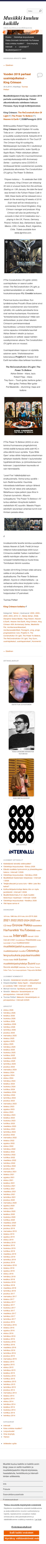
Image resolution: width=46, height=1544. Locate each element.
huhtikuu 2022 (9, 1157)
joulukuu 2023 (9, 1100)
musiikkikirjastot (12, 946)
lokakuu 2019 (8, 1234)
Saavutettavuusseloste (13, 1494)
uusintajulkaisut (9, 641)
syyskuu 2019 (9, 1236)
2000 (32, 613)
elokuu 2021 (8, 1180)
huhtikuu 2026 (9, 1021)
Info (4, 1483)
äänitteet (38, 970)
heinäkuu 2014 (9, 1404)
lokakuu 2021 (8, 1174)
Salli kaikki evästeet (21, 1532)
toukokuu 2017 (9, 1307)
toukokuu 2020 (9, 1217)
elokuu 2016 (8, 1333)
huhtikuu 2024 (9, 1089)
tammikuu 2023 (9, 1132)
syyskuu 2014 (9, 1398)
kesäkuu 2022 (9, 1151)
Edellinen (8, 65)
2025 (33, 920)
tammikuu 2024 (9, 1097)
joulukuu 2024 (9, 1066)
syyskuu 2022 (9, 1143)
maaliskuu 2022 (9, 1160)
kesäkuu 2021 (9, 1183)
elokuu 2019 (8, 1239)
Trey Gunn (33, 638)
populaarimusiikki (30, 955)
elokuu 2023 (8, 1112)
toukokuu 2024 (9, 1086)
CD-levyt (7, 925)
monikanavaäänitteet (11, 630)
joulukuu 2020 (9, 1200)
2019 (16, 616)
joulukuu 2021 (9, 1168)
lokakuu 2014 (8, 1395)
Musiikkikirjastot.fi (12, 50)
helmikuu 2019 (9, 1256)
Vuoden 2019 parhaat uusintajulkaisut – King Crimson (17, 78)
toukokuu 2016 (9, 1341)
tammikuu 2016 (9, 1353)
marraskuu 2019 (10, 1231)
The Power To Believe (22, 115)
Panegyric (25, 630)
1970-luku (6, 916)
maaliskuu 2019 (9, 1254)
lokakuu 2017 (8, 1299)
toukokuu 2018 (9, 1282)
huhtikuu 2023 (9, 1123)
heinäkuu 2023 (9, 1115)
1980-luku (13, 916)
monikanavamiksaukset (16, 627)
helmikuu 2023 (9, 1129)
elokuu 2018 (8, 1273)
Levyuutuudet (8, 1431)
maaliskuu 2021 (9, 1191)
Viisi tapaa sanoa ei (11, 903)
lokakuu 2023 (8, 1106)
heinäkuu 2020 (9, 1211)
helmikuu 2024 (9, 1095)
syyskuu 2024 (9, 1075)
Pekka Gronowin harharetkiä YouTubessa (22, 40)
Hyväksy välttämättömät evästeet (22, 1538)
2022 (14, 920)
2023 (20, 920)
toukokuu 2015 (9, 1375)
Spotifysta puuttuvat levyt (27, 988)
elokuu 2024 (8, 1078)
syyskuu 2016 (9, 1330)
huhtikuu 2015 (9, 1378)
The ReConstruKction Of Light (15, 638)
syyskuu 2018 (9, 1270)
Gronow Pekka (22, 925)
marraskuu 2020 (10, 1202)
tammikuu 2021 (9, 1197)
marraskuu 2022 (10, 1137)
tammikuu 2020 (9, 1225)
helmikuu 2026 (9, 1027)
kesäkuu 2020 (9, 1214)
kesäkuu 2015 (9, 1373)
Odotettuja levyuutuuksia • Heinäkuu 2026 (20, 875)
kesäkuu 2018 (9, 1279)
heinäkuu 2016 (9, 1336)
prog (32, 630)
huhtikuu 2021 (9, 1188)
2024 (27, 920)
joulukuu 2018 (9, 1262)
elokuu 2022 (8, 1146)
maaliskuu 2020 (9, 1222)
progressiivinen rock (11, 632)
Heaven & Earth (11, 119)
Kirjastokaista (31, 939)
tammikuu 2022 (9, 1166)
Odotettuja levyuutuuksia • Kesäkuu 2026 (20, 900)
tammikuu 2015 (9, 1387)
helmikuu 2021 (9, 1194)
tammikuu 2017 (9, 1319)
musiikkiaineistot (22, 942)
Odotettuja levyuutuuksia (24, 37)
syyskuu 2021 (9, 1177)
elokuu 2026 (8, 1010)
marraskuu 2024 (10, 1069)
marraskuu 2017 (10, 1296)
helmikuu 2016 (9, 1350)
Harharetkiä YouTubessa (19, 930)
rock (16, 959)
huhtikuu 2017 (9, 1310)
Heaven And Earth (17, 621)
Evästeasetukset (21, 1527)
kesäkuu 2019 (9, 1245)
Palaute (6, 1489)
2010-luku (21, 916)
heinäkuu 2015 (9, 1370)
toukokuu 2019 (9, 1248)
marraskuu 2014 (10, 1392)
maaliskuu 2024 (9, 1092)
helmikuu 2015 (9, 1384)
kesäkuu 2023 (9, 1117)
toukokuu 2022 (9, 1154)
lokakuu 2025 (8, 1038)
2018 (26, 916)
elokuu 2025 (8, 1044)
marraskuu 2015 (10, 1358)
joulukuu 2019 (9, 1228)
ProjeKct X (25, 632)
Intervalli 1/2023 (33, 936)
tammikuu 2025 (9, 1063)
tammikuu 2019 (9, 1259)
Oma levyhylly (32, 43)
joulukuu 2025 (9, 1032)
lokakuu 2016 (8, 1327)
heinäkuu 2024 (9, 1081)
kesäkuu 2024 (9, 1083)
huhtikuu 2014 (9, 1412)
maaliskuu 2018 (9, 1288)
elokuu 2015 (8, 1367)
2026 (38, 920)
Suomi (31, 963)
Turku (10, 970)
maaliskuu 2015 (9, 1381)
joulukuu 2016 (9, 1322)
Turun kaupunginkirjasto (19, 970)
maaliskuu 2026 (9, 1024)
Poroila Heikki (8, 960)
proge (37, 630)
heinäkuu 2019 (9, 1242)
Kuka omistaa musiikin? (14, 43)
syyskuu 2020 (9, 1205)
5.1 (20, 616)
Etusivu (8, 37)
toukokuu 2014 (9, 1409)
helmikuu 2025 (9, 1061)
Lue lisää (38, 1519)
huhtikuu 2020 (9, 1220)
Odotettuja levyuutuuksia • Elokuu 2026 (19, 866)
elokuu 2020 (8, 1208)
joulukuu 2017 (9, 1293)
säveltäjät (14, 967)
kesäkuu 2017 (9, 1305)
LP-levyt (13, 943)
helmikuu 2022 (9, 1163)
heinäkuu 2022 (9, 1149)
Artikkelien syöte (10, 1443)
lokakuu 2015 (8, 1361)
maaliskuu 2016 (9, 1347)
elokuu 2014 (8, 1401)
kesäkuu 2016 (9, 1339)
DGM (36, 616)
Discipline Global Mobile (13, 618)
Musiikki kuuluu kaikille (21, 20)
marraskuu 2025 (10, 1035)
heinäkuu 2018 (9, 1276)
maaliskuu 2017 (9, 1313)
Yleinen (16, 613)
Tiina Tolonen (30, 967)
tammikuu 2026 (9, 1029)
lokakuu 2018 (8, 1268)
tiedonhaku (22, 967)
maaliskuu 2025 (9, 1058)
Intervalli (8, 46)
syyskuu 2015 (9, 1364)
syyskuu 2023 (9, 1109)
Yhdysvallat (31, 970)
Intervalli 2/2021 (9, 940)
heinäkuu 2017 (9, 1302)
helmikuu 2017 (9, 1316)
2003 (11, 616)
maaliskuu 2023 (9, 1126)
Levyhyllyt (23, 46)
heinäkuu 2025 (9, 1046)
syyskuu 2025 (9, 1041)
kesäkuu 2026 (9, 1015)
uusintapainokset (24, 641)
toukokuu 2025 (9, 1052)
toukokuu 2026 (9, 1018)
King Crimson (31, 621)
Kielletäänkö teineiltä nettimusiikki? (17, 863)
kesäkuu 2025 (9, 1049)
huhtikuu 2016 (9, 1344)
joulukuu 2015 (9, 1356)
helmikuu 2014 (9, 1415)
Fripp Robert (29, 618)
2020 (35, 916)
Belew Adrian (27, 616)
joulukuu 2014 (9, 1390)
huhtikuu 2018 (9, 1285)
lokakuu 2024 (8, 1072)
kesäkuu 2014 (9, 1407)
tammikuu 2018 (9, 1290)
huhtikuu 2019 (9, 1251)
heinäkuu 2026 (9, 1012)
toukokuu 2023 (9, 1120)
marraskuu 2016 (10, 1324)
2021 (6, 920)
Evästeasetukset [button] (10, 1499)
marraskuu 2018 (10, 1265)
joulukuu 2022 (9, 1134)
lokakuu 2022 (8, 1140)
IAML (11, 936)
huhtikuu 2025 (9, 1055)
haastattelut (37, 925)
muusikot (22, 951)
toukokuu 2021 (9, 1185)
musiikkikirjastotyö (10, 951)
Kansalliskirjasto (20, 940)
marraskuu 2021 (10, 1171)
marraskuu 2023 (10, 1103)
